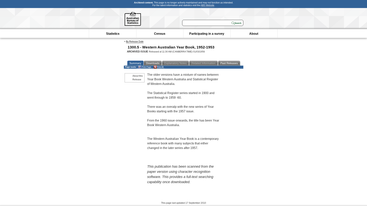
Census (159, 33)
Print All (160, 67)
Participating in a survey (206, 33)
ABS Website (207, 5)
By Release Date (135, 41)
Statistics (112, 33)
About (253, 33)
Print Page (146, 67)
